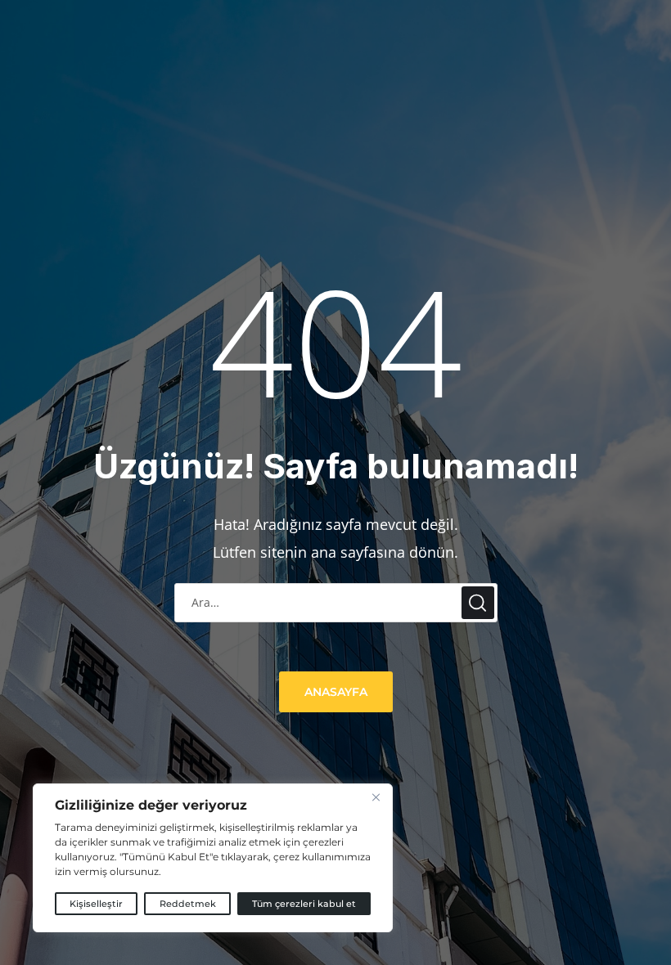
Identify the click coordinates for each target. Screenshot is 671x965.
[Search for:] (336, 602)
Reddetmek (188, 903)
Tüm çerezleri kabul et (304, 903)
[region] (213, 857)
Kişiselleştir (96, 903)
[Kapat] (375, 797)
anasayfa (335, 691)
